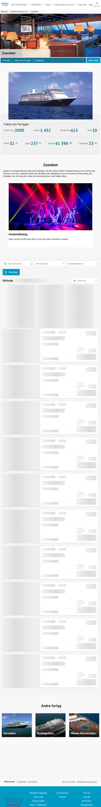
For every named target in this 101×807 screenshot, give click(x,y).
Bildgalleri (39, 60)
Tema (47, 4)
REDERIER (36, 4)
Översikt (6, 60)
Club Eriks (82, 4)
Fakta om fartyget (22, 60)
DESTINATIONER (19, 4)
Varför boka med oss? (64, 4)
